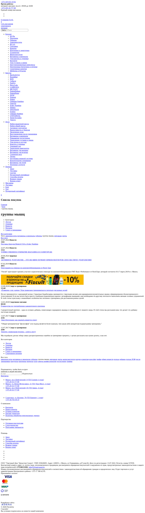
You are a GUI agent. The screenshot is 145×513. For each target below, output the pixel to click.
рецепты (30, 361)
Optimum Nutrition (17, 101)
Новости (8, 226)
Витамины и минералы (19, 57)
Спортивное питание (13, 353)
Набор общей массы (17, 126)
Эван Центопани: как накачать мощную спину (19, 320)
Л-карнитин (14, 52)
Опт (7, 189)
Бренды (8, 73)
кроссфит (92, 359)
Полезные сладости (17, 165)
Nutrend (13, 97)
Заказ (12, 169)
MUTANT (14, 89)
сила (35, 361)
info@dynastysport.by (37, 467)
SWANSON (14, 110)
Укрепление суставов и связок (21, 140)
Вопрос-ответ (15, 181)
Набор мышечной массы (19, 124)
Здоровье (8, 224)
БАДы (12, 36)
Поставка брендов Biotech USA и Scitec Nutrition (19, 244)
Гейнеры (13, 40)
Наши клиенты (11, 409)
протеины (22, 361)
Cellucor (13, 81)
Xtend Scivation (16, 118)
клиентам (85, 359)
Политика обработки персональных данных (22, 415)
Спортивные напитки (18, 69)
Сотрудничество (11, 425)
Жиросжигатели (16, 55)
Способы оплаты (16, 177)
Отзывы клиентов (12, 411)
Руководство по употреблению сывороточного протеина (23, 306)
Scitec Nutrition (15, 105)
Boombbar (14, 77)
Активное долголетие (18, 128)
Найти (4, 30)
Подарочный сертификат (19, 175)
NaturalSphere (15, 91)
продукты (14, 361)
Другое (8, 222)
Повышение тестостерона (20, 138)
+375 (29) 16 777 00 (8, 8)
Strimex (13, 108)
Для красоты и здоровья (19, 59)
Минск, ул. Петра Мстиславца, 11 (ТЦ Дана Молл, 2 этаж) (27, 384)
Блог (7, 187)
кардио (78, 359)
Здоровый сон (15, 146)
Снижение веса (16, 154)
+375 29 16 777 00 (12, 382)
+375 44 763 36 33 (12, 400)
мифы (99, 359)
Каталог (8, 34)
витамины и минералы (26, 236)
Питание (8, 228)
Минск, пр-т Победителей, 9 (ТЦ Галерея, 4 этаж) (24, 380)
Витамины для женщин (19, 150)
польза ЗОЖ (130, 359)
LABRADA (14, 87)
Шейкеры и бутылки (18, 71)
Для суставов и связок (18, 63)
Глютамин (14, 46)
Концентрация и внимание (20, 161)
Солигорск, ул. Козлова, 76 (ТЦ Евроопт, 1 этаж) (24, 398)
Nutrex (12, 99)
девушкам (58, 236)
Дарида (13, 120)
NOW (12, 95)
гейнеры (38, 236)
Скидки (13, 173)
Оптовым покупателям (14, 423)
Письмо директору (12, 413)
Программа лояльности (14, 427)
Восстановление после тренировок (23, 134)
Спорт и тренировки (13, 230)
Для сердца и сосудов (18, 142)
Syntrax (13, 112)
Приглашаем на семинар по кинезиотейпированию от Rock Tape (26, 268)
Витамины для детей (18, 163)
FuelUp (12, 83)
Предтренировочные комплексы (22, 65)
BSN (12, 79)
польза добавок (120, 359)
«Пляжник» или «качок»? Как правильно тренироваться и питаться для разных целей (34, 290)
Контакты (4, 376)
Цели (7, 122)
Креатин (13, 48)
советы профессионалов (47, 361)
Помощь (8, 167)
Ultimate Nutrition (16, 114)
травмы (69, 361)
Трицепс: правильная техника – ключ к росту (18, 332)
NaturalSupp (14, 93)
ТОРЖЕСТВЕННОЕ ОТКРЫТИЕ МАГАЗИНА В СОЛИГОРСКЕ (26, 252)
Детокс (12, 156)
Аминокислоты (16, 42)
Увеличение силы (17, 132)
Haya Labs (14, 85)
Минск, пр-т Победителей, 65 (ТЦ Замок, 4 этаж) (24, 388)
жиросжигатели (69, 359)
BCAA (12, 44)
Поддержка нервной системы (21, 158)
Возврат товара (16, 179)
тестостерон (61, 361)
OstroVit (13, 103)
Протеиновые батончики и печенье (23, 67)
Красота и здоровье (17, 144)
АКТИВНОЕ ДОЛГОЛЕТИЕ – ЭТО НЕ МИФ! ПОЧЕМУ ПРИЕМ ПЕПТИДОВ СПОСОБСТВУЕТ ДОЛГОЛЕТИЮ (46, 260)
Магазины (9, 183)
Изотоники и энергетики (19, 50)
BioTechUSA (15, 75)
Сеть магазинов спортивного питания (7, 26)
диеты (64, 236)
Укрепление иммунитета (19, 148)
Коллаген (13, 61)
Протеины (14, 38)
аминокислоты (11, 236)
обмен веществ (107, 359)
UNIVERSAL (15, 116)
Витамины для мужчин (19, 152)
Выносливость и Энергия (20, 130)
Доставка (13, 171)
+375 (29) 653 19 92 (8, 2)
